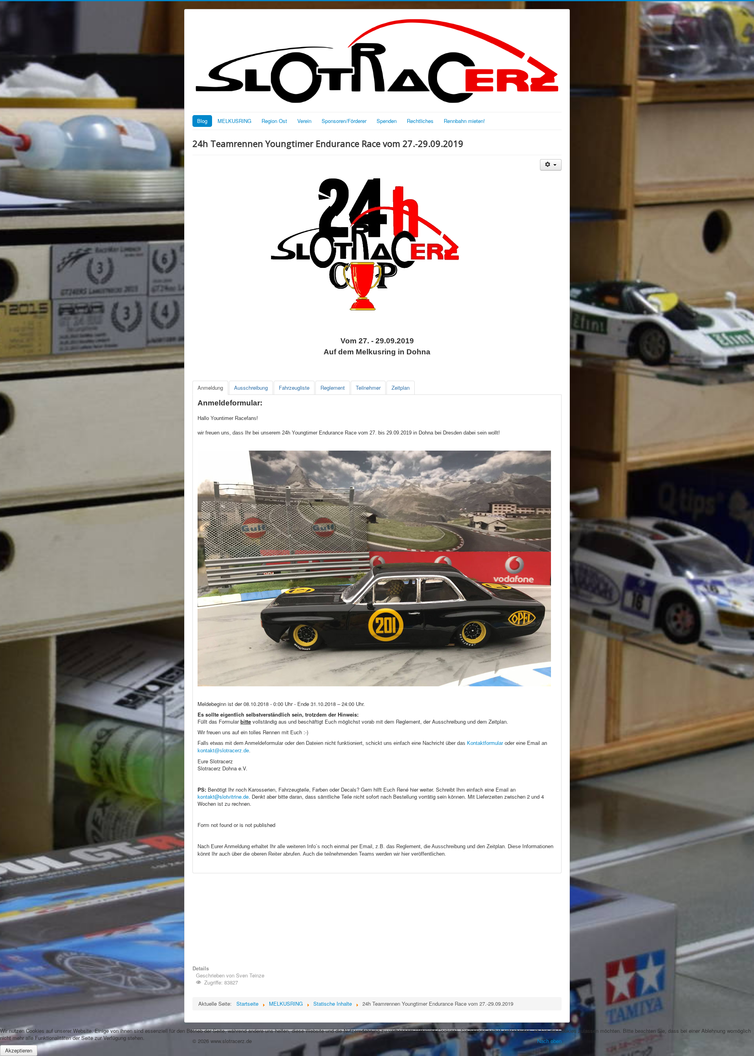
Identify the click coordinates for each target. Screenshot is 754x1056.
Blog (202, 121)
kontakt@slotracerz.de (223, 751)
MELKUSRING (234, 121)
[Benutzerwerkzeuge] (551, 164)
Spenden (387, 121)
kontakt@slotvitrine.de (223, 796)
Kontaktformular (485, 743)
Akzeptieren (18, 1050)
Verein (304, 121)
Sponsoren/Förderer (344, 121)
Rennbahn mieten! (464, 121)
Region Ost (274, 121)
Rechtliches (420, 121)
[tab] (210, 388)
